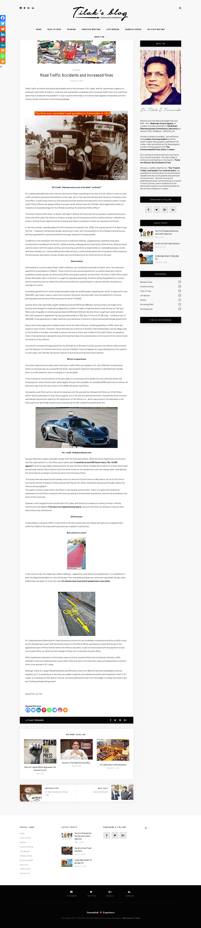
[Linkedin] (38, 710)
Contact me (25, 873)
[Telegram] (54, 710)
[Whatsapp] (49, 710)
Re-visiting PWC (156, 29)
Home (38, 29)
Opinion (71, 29)
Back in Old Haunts (101, 792)
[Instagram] (60, 710)
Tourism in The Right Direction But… (76, 762)
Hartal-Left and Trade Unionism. (167, 243)
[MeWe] (2, 45)
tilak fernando (35, 720)
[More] (65, 710)
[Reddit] (2, 28)
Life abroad (113, 29)
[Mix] (2, 50)
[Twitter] (33, 710)
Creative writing (91, 29)
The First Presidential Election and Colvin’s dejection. (83, 836)
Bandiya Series (133, 29)
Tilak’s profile (25, 868)
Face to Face (54, 29)
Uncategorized (146, 309)
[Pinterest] (44, 710)
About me (99, 37)
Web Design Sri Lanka (131, 918)
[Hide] (1, 67)
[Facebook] (28, 710)
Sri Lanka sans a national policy (113, 764)
